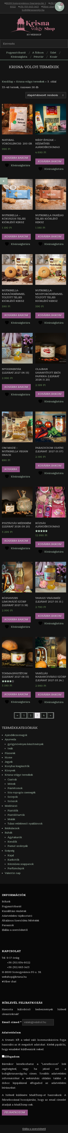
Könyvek (10, 770)
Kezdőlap (7, 81)
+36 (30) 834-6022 (18, 962)
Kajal (11, 855)
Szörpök (13, 796)
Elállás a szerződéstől (34, 1129)
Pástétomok (15, 788)
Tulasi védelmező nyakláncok (25, 823)
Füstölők (13, 810)
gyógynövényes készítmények (25, 744)
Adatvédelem (11, 1032)
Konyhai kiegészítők (17, 766)
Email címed (12, 1022)
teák (10, 748)
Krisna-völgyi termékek (30, 81)
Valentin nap (13, 873)
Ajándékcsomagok (16, 735)
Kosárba (11, 469)
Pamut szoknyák (18, 846)
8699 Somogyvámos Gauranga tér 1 (26, 3)
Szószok (13, 801)
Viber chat (48, 6)
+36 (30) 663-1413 (29, 6)
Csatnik (12, 779)
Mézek (11, 783)
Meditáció (11, 805)
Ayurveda (10, 739)
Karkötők (13, 859)
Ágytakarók (15, 837)
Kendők (12, 841)
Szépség (9, 850)
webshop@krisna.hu (14, 976)
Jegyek (9, 761)
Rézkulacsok (12, 828)
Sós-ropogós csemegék (22, 792)
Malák (11, 819)
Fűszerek (10, 753)
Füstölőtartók (16, 815)
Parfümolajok (16, 868)
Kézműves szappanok (21, 864)
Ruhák (8, 832)
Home (8, 757)
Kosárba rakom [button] (16, 157)
